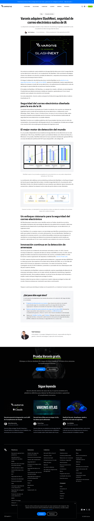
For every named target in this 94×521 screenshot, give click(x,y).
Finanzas (30, 480)
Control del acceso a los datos (17, 470)
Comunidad (79, 473)
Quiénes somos (64, 453)
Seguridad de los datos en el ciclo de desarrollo (34, 477)
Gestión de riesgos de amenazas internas (33, 454)
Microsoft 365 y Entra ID (50, 453)
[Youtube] (84, 510)
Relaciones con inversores (66, 457)
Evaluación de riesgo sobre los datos (34, 465)
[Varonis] (6, 6)
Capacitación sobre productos (81, 476)
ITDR (12, 483)
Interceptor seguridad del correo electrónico (17, 486)
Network (46, 464)
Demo (90, 6)
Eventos (78, 464)
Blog (41, 13)
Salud (29, 483)
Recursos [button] (66, 6)
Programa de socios (65, 473)
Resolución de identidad (17, 478)
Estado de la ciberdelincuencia (80, 458)
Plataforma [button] (27, 6)
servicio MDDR (42, 82)
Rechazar (52, 514)
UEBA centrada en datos (17, 467)
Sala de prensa (63, 462)
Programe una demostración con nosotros (37, 303)
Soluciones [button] (36, 6)
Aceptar (41, 514)
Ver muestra (52, 369)
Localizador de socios (65, 476)
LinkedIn (34, 315)
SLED (29, 487)
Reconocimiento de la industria (65, 465)
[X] (86, 510)
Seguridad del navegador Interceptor (17, 490)
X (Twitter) (46, 315)
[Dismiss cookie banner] (75, 503)
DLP (12, 474)
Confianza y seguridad (65, 460)
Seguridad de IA (31, 461)
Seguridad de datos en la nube (34, 469)
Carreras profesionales (65, 455)
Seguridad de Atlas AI (16, 476)
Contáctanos (63, 469)
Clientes (52, 6)
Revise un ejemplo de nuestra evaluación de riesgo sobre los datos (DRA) (44, 309)
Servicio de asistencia (81, 455)
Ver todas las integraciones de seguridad (50, 470)
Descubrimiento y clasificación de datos (16, 458)
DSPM (12, 461)
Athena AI (13, 502)
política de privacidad (46, 509)
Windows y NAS (48, 455)
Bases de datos (47, 462)
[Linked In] (81, 510)
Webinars (78, 461)
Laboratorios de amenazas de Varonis (82, 480)
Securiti (62, 498)
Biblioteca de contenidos (82, 466)
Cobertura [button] (44, 6)
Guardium (62, 493)
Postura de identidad (16, 481)
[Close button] (93, 2)
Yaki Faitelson (31, 32)
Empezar (40, 369)
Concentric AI (63, 488)
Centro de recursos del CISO (81, 469)
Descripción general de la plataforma (17, 454)
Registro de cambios (16, 505)
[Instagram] (89, 510)
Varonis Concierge (16, 500)
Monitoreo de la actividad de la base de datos (17, 464)
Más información (68, 1)
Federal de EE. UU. (32, 490)
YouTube (39, 315)
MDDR (12, 498)
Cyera (61, 491)
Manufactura (31, 485)
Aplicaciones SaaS (48, 457)
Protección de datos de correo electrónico (17, 494)
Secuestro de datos (49, 13)
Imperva (62, 495)
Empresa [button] (59, 6)
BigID (61, 486)
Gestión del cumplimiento (34, 459)
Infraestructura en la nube (50, 460)
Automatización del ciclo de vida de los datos (34, 473)
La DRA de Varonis (56, 311)
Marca (61, 471)
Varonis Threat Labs (61, 256)
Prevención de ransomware (34, 457)
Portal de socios (64, 478)
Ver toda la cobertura (49, 467)
